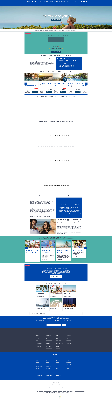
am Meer (38, 216)
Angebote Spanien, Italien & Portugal (39, 30)
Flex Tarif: (72, 65)
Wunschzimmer (67, 63)
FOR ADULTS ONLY (50, 201)
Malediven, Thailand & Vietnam (66, 30)
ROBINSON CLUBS (36, 215)
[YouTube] (56, 386)
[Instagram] (51, 386)
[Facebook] (61, 386)
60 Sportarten (66, 62)
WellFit (36, 204)
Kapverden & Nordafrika (57, 30)
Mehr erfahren (28, 259)
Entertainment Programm (74, 60)
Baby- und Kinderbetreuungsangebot (43, 206)
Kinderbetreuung (67, 213)
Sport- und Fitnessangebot (68, 201)
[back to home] (30, 1)
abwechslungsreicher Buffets (73, 204)
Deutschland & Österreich (74, 30)
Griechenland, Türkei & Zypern (49, 30)
